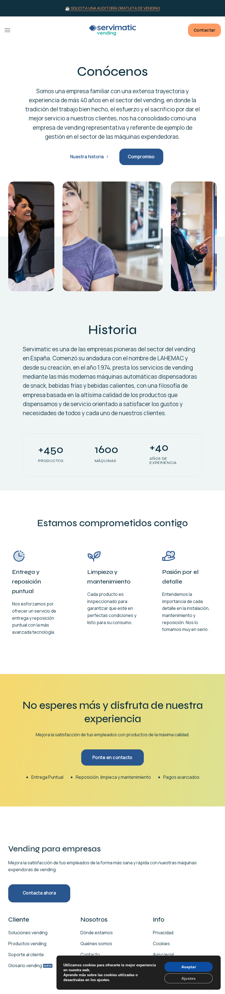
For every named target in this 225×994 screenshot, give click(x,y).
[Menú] (7, 30)
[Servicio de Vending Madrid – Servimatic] (112, 30)
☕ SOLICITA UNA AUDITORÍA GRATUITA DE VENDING (112, 8)
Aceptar (188, 967)
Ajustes (188, 978)
